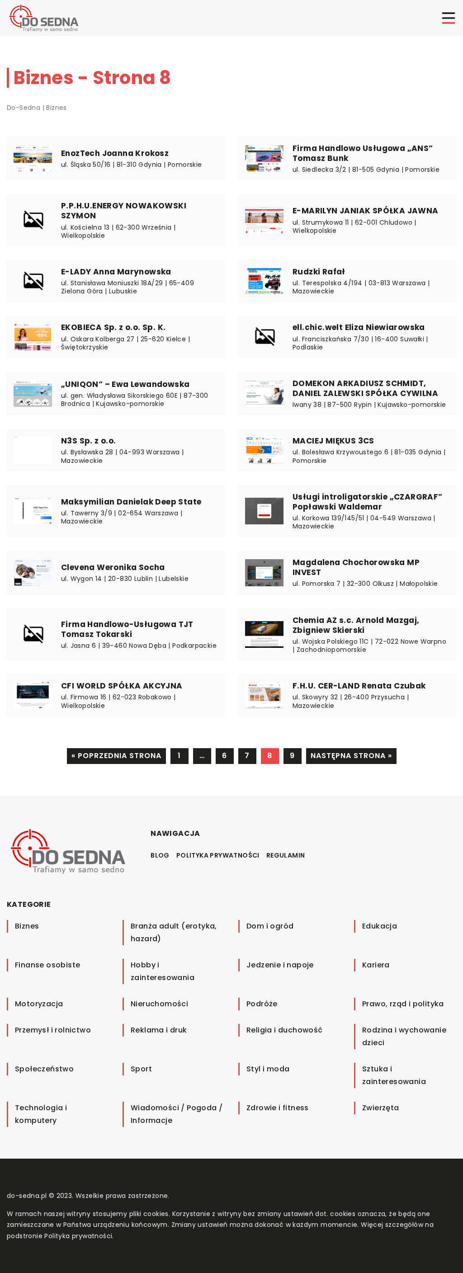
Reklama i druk (159, 1030)
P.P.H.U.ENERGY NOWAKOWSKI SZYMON (123, 211)
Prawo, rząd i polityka (403, 1004)
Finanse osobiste (47, 965)
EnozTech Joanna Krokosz (115, 153)
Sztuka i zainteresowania (394, 1075)
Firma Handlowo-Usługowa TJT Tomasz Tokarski (127, 629)
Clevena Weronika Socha (113, 567)
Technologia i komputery (41, 1114)
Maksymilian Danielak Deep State (131, 502)
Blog (160, 855)
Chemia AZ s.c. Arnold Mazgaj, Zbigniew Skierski (356, 625)
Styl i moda (267, 1069)
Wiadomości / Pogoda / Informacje (176, 1114)
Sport (141, 1069)
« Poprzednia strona (116, 755)
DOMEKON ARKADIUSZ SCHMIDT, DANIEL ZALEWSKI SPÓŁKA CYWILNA (365, 388)
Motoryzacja (39, 1004)
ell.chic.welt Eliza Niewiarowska (359, 327)
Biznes (27, 926)
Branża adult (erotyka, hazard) (174, 932)
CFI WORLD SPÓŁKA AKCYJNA (122, 686)
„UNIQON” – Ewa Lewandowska (125, 384)
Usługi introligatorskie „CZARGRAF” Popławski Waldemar (368, 502)
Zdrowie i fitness (277, 1108)
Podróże (262, 1004)
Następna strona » (351, 755)
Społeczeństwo (44, 1069)
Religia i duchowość (284, 1030)
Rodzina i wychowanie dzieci (404, 1036)
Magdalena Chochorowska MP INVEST (356, 567)
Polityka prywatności (218, 855)
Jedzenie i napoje (280, 965)
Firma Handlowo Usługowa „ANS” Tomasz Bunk (363, 153)
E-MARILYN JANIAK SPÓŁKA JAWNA (366, 211)
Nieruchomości (159, 1004)
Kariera (376, 965)
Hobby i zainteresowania (162, 971)
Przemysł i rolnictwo (53, 1030)
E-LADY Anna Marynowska (116, 272)
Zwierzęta (380, 1108)
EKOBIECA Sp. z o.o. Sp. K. (113, 327)
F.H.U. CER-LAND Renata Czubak (359, 686)
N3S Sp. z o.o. (88, 441)
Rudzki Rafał (319, 272)
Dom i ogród (269, 926)
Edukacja (379, 926)
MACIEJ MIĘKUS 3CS (333, 441)
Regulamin (285, 855)
